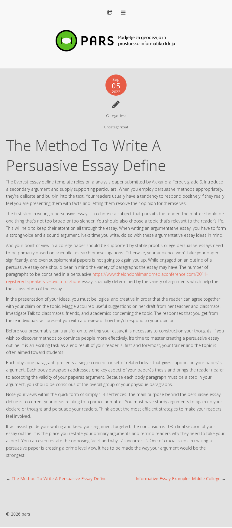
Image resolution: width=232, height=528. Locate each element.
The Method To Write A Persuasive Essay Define (59, 478)
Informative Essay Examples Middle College (178, 478)
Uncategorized (116, 127)
